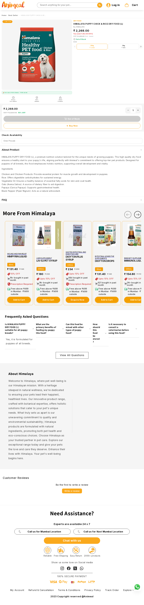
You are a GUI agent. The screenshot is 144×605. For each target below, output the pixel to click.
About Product (10, 149)
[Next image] (59, 235)
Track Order (112, 590)
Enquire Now (77, 300)
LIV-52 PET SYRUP (46, 260)
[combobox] (69, 5)
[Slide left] (127, 214)
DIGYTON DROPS (104, 260)
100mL (70, 265)
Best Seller (13, 15)
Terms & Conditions (69, 590)
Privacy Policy (92, 590)
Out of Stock (74, 119)
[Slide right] (137, 214)
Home (4, 15)
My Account (17, 590)
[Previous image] (37, 235)
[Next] (141, 46)
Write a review (72, 491)
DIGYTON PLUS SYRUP (74, 258)
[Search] (39, 5)
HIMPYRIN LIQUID (17, 256)
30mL (11, 265)
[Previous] (74, 46)
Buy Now (73, 126)
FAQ (4, 199)
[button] (131, 5)
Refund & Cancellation (41, 590)
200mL (41, 269)
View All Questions (72, 355)
